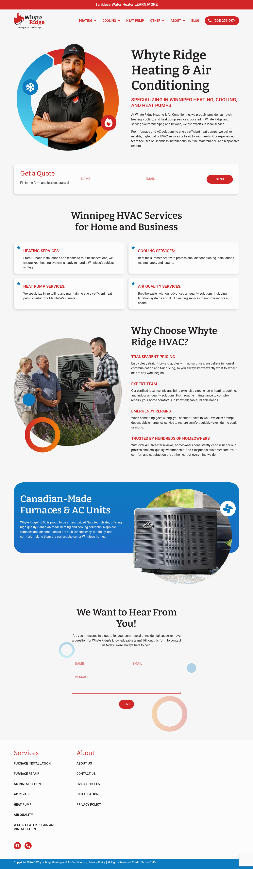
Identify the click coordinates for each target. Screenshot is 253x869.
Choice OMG (148, 862)
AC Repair (21, 794)
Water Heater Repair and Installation (34, 827)
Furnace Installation (32, 763)
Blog (195, 21)
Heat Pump (135, 21)
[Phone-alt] (28, 845)
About (176, 21)
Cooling (109, 21)
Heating (85, 21)
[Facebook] (17, 845)
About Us (84, 763)
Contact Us (86, 774)
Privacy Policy (88, 804)
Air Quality (23, 815)
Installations (88, 794)
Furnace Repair (26, 774)
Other (155, 21)
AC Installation (27, 784)
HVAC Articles (88, 784)
